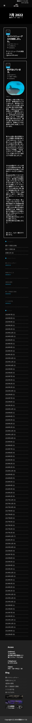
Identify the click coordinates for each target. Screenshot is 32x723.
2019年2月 (8, 463)
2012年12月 (9, 620)
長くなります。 (10, 692)
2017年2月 (8, 529)
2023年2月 (8, 383)
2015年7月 (8, 554)
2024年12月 (9, 333)
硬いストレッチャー (10, 263)
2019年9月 (8, 442)
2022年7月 (8, 398)
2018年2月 (8, 492)
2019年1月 (8, 467)
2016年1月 (8, 540)
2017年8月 (8, 514)
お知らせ (12, 46)
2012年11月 (9, 623)
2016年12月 (9, 536)
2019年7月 (8, 449)
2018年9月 (8, 474)
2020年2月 (8, 423)
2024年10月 (9, 336)
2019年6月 (8, 452)
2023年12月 (9, 358)
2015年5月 (8, 562)
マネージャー (13, 44)
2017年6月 (8, 518)
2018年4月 (8, 485)
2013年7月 (8, 612)
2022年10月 (9, 391)
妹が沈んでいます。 (14, 71)
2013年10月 (9, 602)
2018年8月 (8, 478)
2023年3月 (8, 380)
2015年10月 (9, 547)
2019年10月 (9, 438)
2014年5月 (8, 580)
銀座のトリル (12, 17)
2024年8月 (8, 340)
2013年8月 (8, 609)
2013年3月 (8, 616)
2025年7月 (8, 314)
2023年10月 (9, 365)
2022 (18, 17)
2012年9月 (8, 631)
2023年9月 (8, 369)
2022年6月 (8, 402)
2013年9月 (8, 605)
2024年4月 (8, 347)
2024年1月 (8, 354)
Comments (12, 48)
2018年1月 (8, 496)
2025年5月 (8, 318)
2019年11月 (9, 434)
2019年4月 (8, 460)
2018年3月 (8, 489)
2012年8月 (8, 634)
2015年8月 (8, 551)
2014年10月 (9, 576)
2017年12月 (9, 500)
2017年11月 (9, 503)
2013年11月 (9, 598)
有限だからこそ (9, 272)
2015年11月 (9, 543)
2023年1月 (8, 387)
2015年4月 (8, 565)
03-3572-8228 (12, 663)
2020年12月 (9, 409)
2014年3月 (8, 583)
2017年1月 (8, 532)
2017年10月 (9, 507)
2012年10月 (9, 627)
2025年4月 (8, 322)
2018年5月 (8, 482)
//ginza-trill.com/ (12, 55)
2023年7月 (8, 376)
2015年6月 (8, 558)
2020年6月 (8, 413)
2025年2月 (8, 325)
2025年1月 (8, 329)
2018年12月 (9, 471)
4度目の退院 (8, 282)
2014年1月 (8, 591)
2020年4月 (8, 416)
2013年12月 (9, 594)
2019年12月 (9, 431)
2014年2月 (8, 587)
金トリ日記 (9, 249)
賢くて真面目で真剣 (10, 291)
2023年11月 (9, 362)
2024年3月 (8, 351)
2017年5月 (8, 522)
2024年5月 (8, 343)
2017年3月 (8, 525)
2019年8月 (8, 445)
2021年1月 (8, 405)
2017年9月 (8, 511)
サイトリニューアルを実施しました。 (15, 39)
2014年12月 (9, 572)
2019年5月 (8, 456)
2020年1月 (8, 427)
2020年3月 (8, 420)
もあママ (12, 75)
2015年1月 (8, 569)
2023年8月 (8, 373)
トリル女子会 (9, 301)
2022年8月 (8, 394)
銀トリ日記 (13, 76)
